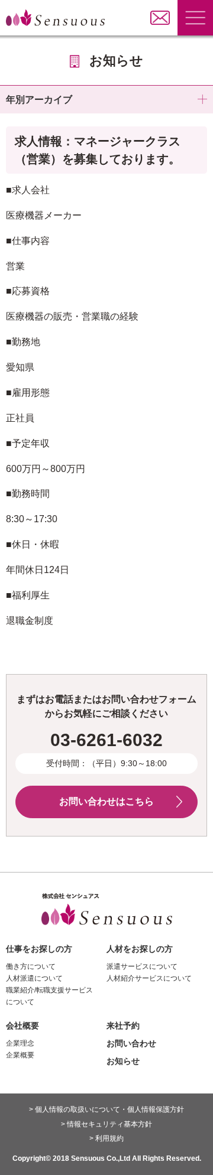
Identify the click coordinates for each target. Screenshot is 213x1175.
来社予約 (123, 1025)
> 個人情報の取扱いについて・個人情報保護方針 (106, 1109)
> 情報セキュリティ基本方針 (106, 1124)
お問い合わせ (131, 1043)
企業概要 (20, 1055)
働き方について (31, 966)
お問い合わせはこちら (106, 801)
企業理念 (20, 1043)
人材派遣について (34, 978)
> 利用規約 (106, 1138)
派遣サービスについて (142, 966)
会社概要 (22, 1025)
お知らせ (123, 1061)
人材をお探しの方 (139, 948)
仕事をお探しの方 (39, 948)
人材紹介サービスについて (149, 978)
